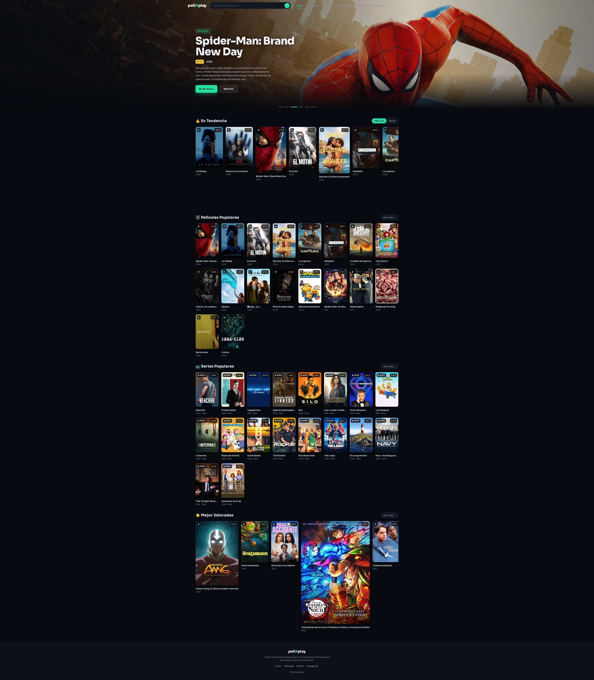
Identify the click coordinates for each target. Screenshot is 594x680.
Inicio (300, 5)
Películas (313, 5)
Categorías (364, 5)
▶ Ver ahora (206, 88)
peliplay (197, 5)
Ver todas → (389, 217)
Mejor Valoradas (344, 5)
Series (326, 5)
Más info (229, 88)
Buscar (379, 5)
